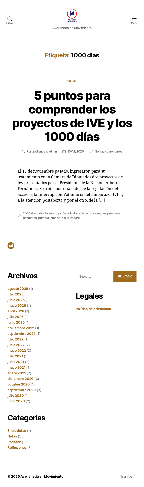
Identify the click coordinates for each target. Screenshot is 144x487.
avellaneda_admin (44, 151)
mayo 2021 (17, 367)
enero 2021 (17, 373)
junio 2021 (16, 362)
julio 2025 (15, 317)
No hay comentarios (108, 151)
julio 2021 (15, 356)
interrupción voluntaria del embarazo (74, 213)
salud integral (71, 218)
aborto (43, 213)
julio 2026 (15, 294)
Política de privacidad (93, 309)
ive (104, 213)
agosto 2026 (18, 289)
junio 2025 (16, 322)
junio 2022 (16, 345)
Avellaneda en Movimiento (41, 476)
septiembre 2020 (22, 390)
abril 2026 (16, 311)
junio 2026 (16, 300)
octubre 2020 (19, 384)
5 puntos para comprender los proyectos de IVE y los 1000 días (72, 116)
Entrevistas (17, 431)
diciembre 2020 (21, 379)
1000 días (30, 213)
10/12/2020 (76, 151)
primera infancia (49, 218)
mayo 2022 (17, 350)
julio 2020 (16, 396)
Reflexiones (17, 447)
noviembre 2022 (21, 328)
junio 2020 (16, 401)
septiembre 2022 (21, 334)
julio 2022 (15, 339)
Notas (72, 81)
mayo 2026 (17, 305)
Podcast (14, 442)
